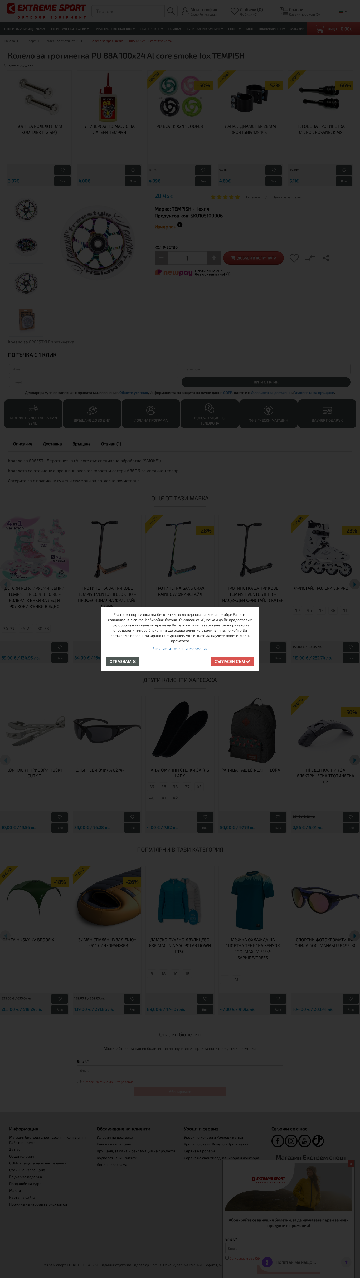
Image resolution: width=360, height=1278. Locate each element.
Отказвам (121, 661)
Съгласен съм (230, 661)
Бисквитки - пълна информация (180, 648)
